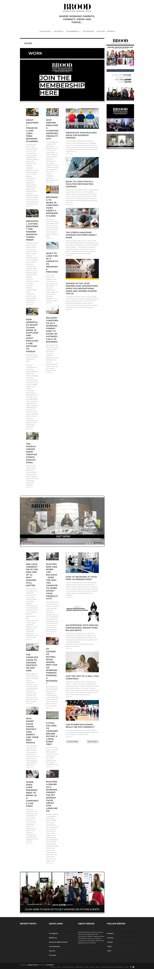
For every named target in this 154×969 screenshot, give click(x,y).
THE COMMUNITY (88, 31)
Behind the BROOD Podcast (58, 942)
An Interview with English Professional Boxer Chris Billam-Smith (82, 627)
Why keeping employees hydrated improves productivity (52, 129)
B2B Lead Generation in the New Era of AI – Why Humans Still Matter (32, 575)
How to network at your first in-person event (81, 578)
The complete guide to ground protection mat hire (32, 662)
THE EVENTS (58, 31)
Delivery (97, 967)
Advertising (78, 967)
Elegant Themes (33, 965)
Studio (126, 967)
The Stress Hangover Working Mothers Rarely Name (81, 235)
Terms (59, 967)
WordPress (50, 965)
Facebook (110, 938)
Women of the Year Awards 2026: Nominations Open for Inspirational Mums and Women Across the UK (82, 288)
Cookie (86, 967)
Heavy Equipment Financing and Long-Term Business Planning (32, 131)
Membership (119, 967)
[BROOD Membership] (62, 100)
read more (29, 206)
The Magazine (53, 933)
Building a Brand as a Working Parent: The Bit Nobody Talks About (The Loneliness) (51, 796)
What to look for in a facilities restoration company (79, 184)
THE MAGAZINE (44, 31)
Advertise (52, 951)
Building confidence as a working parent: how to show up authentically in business (52, 330)
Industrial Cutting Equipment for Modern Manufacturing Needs (32, 230)
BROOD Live (53, 938)
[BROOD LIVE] (62, 912)
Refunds (110, 967)
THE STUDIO (100, 31)
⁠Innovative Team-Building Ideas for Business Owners (81, 135)
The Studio (52, 955)
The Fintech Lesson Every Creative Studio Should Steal (31, 453)
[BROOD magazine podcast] (62, 544)
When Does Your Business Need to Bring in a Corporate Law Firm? (32, 794)
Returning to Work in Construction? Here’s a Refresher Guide (52, 206)
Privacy (91, 967)
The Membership (54, 946)
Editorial (104, 967)
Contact (52, 967)
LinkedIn (110, 942)
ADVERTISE (111, 31)
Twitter (109, 946)
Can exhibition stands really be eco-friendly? (80, 725)
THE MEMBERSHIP (72, 31)
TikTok (109, 951)
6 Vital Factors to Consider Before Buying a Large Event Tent (52, 734)
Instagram (110, 933)
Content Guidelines (68, 967)
